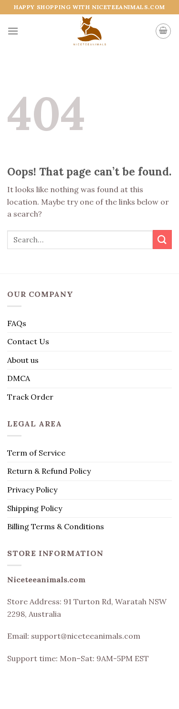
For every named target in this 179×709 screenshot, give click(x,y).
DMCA (18, 378)
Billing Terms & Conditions (55, 526)
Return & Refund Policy (49, 471)
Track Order (30, 397)
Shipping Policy (34, 508)
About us (23, 360)
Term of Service (36, 453)
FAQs (16, 323)
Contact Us (28, 341)
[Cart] (163, 31)
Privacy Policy (32, 489)
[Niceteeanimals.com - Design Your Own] (89, 31)
